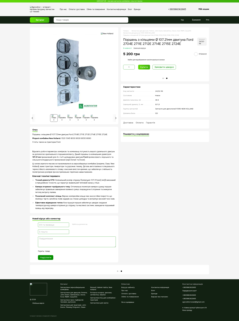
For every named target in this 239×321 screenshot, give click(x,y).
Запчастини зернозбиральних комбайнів (72, 288)
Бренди (137, 9)
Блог (130, 9)
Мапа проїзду (187, 310)
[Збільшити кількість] (133, 67)
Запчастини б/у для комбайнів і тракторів (103, 299)
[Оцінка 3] (62, 251)
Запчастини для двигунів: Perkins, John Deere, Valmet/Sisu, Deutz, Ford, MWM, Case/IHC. (73, 295)
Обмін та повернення (96, 9)
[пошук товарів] (126, 18)
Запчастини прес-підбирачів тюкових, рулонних (71, 301)
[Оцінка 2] (58, 251)
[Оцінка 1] (54, 251)
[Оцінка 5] (70, 251)
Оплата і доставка (77, 9)
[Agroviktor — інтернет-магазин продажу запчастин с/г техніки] (38, 289)
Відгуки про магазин (159, 297)
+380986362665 (177, 9)
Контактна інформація (116, 9)
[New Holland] (107, 33)
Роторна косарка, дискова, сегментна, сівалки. (101, 294)
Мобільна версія (38, 303)
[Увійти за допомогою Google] (90, 224)
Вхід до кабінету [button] (128, 287)
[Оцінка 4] (66, 251)
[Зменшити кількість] (125, 67)
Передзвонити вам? (189, 291)
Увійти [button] (130, 60)
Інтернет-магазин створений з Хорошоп (43, 316)
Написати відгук (140, 48)
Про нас (63, 9)
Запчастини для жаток (99, 303)
